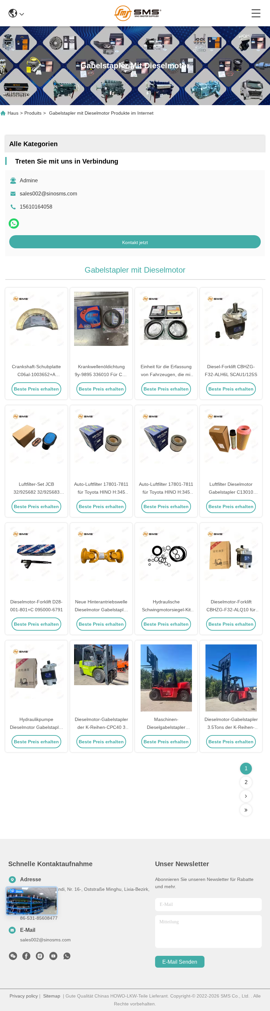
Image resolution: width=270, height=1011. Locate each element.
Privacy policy (24, 996)
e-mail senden (179, 962)
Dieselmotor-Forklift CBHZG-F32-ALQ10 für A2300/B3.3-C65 (231, 609)
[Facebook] (26, 957)
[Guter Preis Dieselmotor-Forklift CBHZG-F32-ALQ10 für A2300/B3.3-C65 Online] (231, 561)
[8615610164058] (66, 957)
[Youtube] (53, 957)
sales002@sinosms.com (48, 193)
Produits (32, 113)
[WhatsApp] (14, 223)
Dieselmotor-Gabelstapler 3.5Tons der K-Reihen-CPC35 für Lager (231, 727)
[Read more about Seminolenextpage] (246, 796)
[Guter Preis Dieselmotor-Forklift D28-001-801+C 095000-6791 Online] (36, 561)
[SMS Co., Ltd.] (137, 13)
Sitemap (51, 996)
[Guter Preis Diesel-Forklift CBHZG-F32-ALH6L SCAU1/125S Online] (231, 326)
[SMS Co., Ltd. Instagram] (39, 957)
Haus (13, 113)
